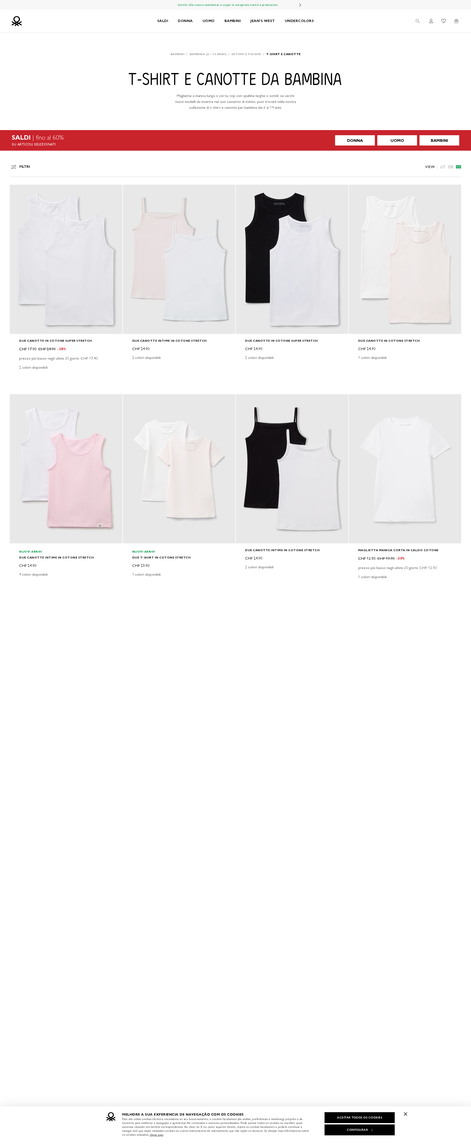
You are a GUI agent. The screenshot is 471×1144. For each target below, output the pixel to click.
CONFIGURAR (357, 1130)
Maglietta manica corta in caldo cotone (398, 550)
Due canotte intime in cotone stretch (169, 340)
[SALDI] (235, 140)
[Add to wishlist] (18, 191)
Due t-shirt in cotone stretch (161, 557)
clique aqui (156, 1134)
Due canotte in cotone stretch (389, 340)
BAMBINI (232, 21)
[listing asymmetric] (442, 167)
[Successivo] (300, 5)
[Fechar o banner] (405, 1114)
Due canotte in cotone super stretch (55, 340)
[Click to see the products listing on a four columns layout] (450, 167)
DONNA (185, 21)
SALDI (162, 21)
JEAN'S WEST (262, 21)
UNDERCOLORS (299, 21)
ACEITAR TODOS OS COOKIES (359, 1117)
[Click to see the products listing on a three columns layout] (458, 167)
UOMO (209, 21)
